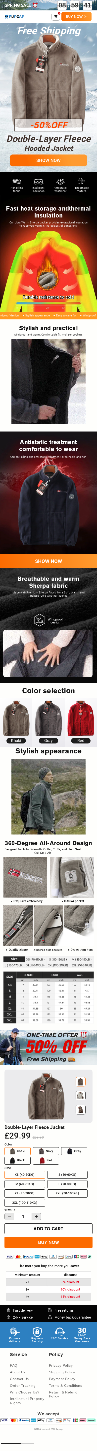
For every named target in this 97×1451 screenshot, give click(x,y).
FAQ (13, 1365)
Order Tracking (23, 1386)
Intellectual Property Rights (27, 1401)
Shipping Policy (62, 1372)
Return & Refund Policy (63, 1394)
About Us (18, 1372)
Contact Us (19, 1379)
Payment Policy (62, 1379)
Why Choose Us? (24, 1392)
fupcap (59, 1429)
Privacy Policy (61, 1365)
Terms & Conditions (65, 1386)
